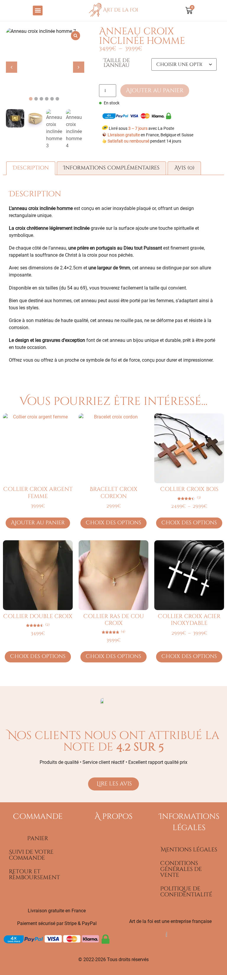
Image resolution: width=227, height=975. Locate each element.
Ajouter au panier (155, 90)
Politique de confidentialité (186, 891)
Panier (37, 838)
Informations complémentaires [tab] (111, 168)
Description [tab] (31, 168)
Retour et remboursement (34, 874)
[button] (38, 10)
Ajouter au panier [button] (38, 522)
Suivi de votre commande (31, 855)
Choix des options (113, 522)
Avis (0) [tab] (184, 168)
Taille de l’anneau (116, 63)
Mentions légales (189, 849)
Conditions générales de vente (181, 869)
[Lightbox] (75, 35)
